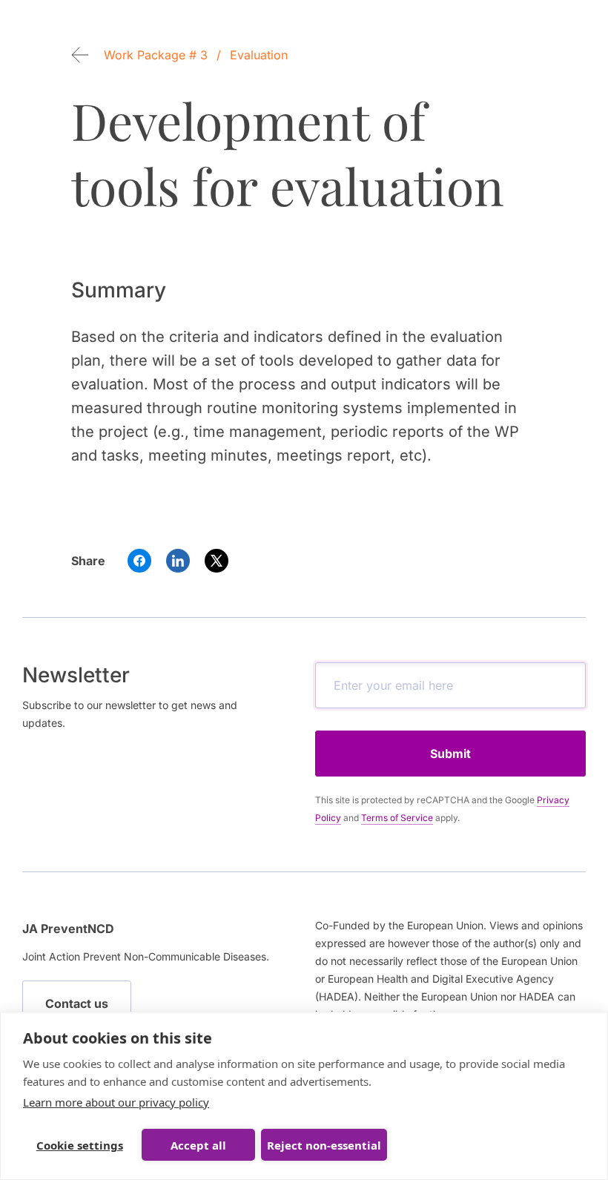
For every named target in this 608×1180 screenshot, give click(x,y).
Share (88, 560)
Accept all (198, 1145)
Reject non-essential (324, 1145)
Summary (118, 290)
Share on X (216, 561)
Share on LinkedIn (178, 561)
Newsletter (76, 675)
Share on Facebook (139, 561)
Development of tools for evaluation (287, 153)
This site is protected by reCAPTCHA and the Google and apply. (442, 808)
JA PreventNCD (68, 928)
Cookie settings (79, 1145)
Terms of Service (397, 817)
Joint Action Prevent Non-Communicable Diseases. (145, 956)
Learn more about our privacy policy (116, 1102)
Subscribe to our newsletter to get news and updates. (129, 714)
